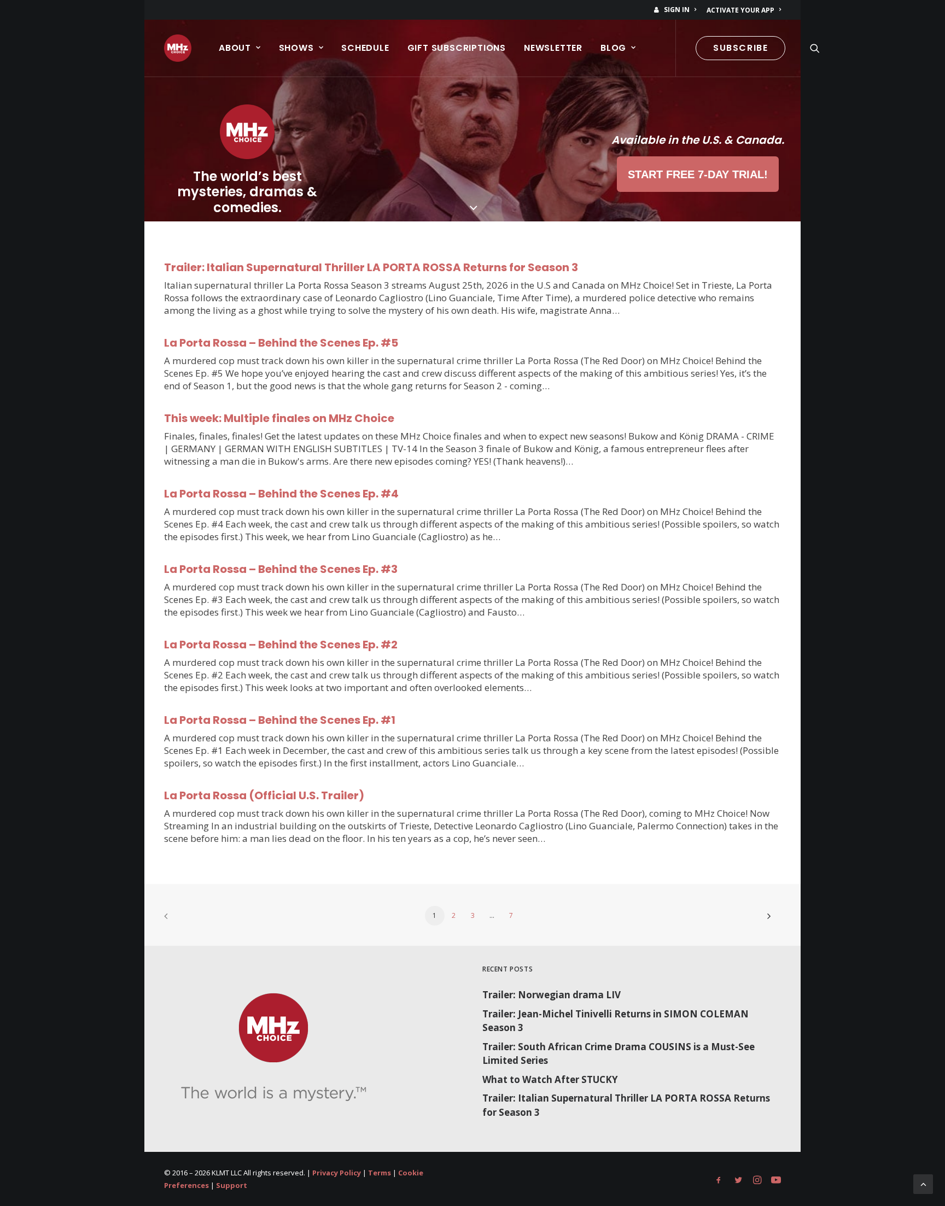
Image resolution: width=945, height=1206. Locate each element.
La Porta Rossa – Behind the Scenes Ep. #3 (281, 569)
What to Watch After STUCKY (550, 1079)
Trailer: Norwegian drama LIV (551, 994)
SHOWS (296, 48)
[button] (815, 48)
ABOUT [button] (235, 48)
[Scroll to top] (923, 1183)
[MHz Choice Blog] (177, 48)
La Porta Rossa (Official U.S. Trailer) (264, 795)
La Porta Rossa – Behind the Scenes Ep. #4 (281, 493)
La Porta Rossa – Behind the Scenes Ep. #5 (281, 342)
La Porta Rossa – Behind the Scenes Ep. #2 (281, 644)
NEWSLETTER (553, 48)
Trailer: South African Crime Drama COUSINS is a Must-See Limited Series (618, 1053)
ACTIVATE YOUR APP (740, 10)
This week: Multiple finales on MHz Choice (279, 418)
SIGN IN (677, 9)
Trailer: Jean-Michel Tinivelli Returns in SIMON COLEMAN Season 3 (615, 1021)
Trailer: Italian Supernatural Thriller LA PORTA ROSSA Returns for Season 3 (371, 267)
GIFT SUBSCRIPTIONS (456, 48)
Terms (379, 1173)
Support (231, 1185)
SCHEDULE (365, 48)
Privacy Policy (336, 1173)
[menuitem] (677, 9)
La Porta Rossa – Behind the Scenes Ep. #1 (279, 720)
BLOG (613, 48)
